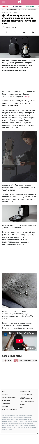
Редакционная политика (9, 397)
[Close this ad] (37, 433)
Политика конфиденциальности (26, 398)
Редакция (5, 394)
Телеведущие (6, 403)
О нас (3, 391)
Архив (21, 407)
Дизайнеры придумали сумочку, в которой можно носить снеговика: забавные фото (29, 9)
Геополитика (17, 6)
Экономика (30, 6)
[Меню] (3, 2)
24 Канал (5, 6)
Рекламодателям (25, 391)
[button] (6, 32)
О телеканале (6, 400)
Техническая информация (27, 401)
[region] (19, 439)
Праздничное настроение (13, 9)
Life (3, 9)
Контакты (22, 404)
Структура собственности (9, 409)
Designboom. (30, 96)
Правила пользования (26, 394)
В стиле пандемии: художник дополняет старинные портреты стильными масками (18, 103)
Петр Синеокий (11, 27)
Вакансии (5, 406)
